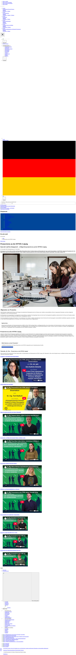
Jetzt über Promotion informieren (7, 347)
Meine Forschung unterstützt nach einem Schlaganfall (10, 412)
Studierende (7, 47)
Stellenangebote (7, 620)
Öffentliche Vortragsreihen (9, 619)
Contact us (4, 229)
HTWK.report (7, 624)
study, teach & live (8, 215)
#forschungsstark (8, 221)
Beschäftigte (7, 50)
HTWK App (7, 622)
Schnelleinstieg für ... (6, 45)
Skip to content (5, 1)
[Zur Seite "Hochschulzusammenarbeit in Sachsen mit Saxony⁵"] (9, 640)
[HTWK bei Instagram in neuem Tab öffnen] (6, 643)
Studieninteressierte (8, 46)
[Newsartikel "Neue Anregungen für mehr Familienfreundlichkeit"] (16, 636)
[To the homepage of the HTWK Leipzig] (7, 208)
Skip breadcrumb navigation (5, 231)
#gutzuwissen (7, 227)
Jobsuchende (7, 49)
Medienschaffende (8, 617)
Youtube (6, 632)
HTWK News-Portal (8, 623)
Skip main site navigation (4, 209)
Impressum (5, 650)
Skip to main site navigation (7, 3)
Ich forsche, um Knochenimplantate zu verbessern (9, 489)
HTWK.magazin (3, 207)
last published (7, 218)
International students (8, 48)
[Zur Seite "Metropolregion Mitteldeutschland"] (10, 639)
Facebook (6, 631)
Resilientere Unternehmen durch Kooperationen (9, 356)
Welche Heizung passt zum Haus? (6, 384)
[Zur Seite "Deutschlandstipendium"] (8, 637)
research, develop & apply (9, 216)
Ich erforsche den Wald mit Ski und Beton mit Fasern (10, 550)
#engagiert (7, 225)
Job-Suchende (7, 613)
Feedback (6, 55)
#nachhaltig (7, 223)
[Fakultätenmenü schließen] (2, 34)
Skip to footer (5, 4)
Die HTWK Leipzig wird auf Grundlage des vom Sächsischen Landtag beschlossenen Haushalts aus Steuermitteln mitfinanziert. (25, 648)
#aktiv (6, 226)
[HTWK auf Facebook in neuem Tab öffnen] (6, 645)
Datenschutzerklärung (11, 650)
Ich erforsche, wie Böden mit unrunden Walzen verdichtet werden (12, 437)
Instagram (6, 629)
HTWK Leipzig (5, 43)
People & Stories (8, 217)
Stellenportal (7, 621)
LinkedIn (6, 628)
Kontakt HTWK (5, 140)
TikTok (6, 630)
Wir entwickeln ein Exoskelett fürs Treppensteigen (9, 514)
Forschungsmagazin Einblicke (10, 625)
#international (7, 224)
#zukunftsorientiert (8, 222)
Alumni (6, 52)
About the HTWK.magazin (7, 228)
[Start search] (12, 203)
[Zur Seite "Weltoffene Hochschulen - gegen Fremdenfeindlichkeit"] (14, 638)
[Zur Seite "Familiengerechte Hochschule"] (9, 635)
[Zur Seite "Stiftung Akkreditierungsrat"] (13, 641)
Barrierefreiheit (18, 650)
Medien (6, 54)
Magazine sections (6, 213)
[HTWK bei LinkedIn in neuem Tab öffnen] (6, 644)
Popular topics (5, 219)
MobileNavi (5, 654)
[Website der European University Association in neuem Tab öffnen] (14, 634)
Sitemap (22, 650)
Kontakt (6, 626)
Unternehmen (7, 53)
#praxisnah (7, 220)
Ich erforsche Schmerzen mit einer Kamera (8, 463)
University (7, 214)
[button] (5, 41)
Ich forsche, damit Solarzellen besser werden (8, 532)
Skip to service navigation (7, 2)
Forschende (7, 51)
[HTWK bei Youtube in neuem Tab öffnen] (6, 646)
